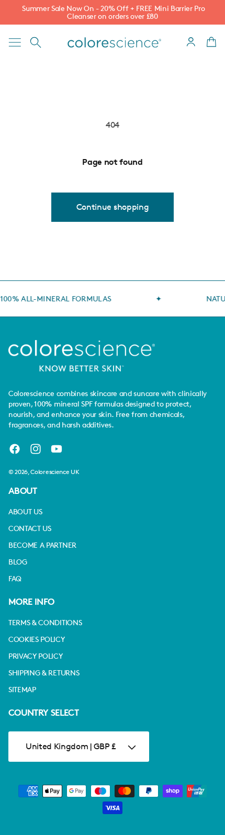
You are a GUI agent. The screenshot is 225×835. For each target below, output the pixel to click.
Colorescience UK (54, 472)
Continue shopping (112, 207)
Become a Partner (42, 544)
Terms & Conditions (45, 622)
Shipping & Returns (43, 672)
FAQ (14, 578)
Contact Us (29, 528)
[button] (14, 42)
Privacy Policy (35, 655)
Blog (17, 561)
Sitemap (22, 689)
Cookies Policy (36, 639)
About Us (25, 511)
